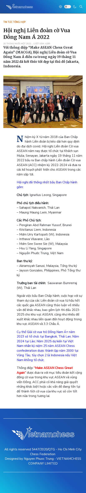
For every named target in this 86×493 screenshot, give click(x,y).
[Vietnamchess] (19, 7)
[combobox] (81, 6)
